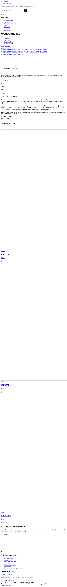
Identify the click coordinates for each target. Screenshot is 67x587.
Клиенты (7, 27)
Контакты (7, 30)
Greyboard (7, 38)
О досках (7, 28)
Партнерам (7, 566)
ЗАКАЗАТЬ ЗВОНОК (7, 580)
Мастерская (7, 22)
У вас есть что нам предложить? (13, 568)
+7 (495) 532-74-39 (6, 3)
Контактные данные (10, 565)
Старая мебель (8, 42)
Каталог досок (8, 20)
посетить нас (4, 534)
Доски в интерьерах (10, 23)
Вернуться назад (5, 46)
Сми (5, 25)
